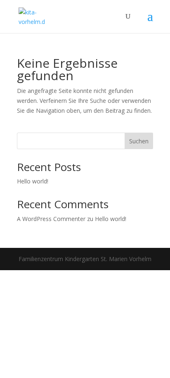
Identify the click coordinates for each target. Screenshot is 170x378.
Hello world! (32, 181)
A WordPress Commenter (51, 219)
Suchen (139, 141)
